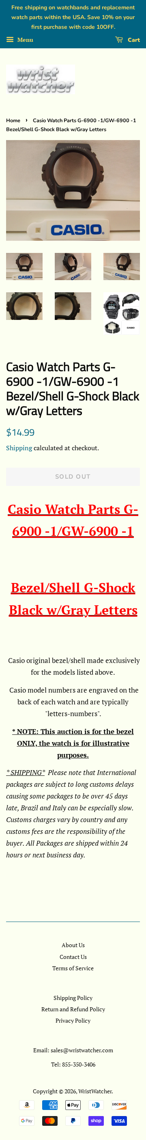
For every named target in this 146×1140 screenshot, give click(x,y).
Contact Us (73, 957)
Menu (24, 40)
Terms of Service (73, 968)
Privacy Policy (73, 1020)
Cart (133, 40)
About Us (73, 945)
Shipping (19, 447)
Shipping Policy (73, 998)
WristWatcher (95, 1091)
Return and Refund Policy (73, 1009)
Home (13, 120)
